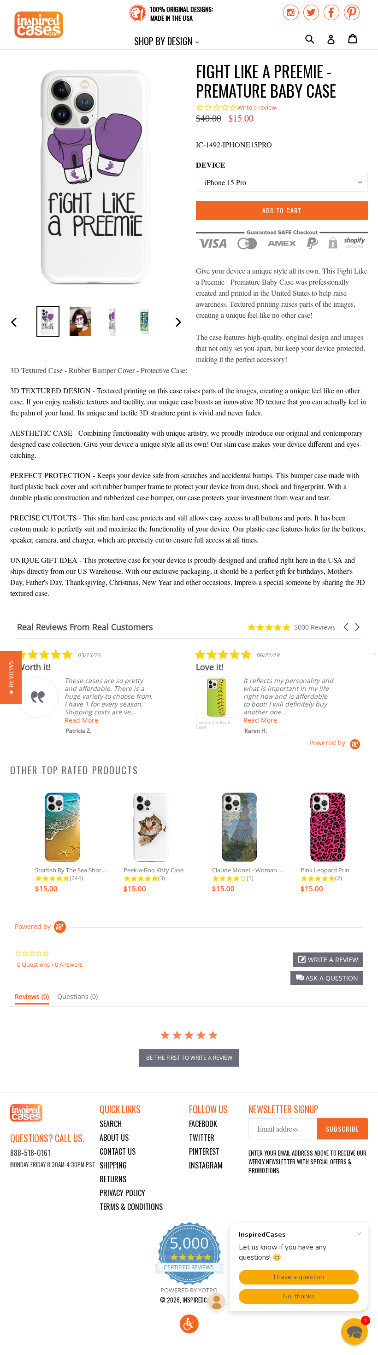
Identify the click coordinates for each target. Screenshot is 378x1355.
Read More (81, 720)
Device (210, 164)
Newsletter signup (283, 1109)
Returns (113, 1179)
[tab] (32, 999)
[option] (48, 321)
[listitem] (86, 691)
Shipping (113, 1165)
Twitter (201, 1137)
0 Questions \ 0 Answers (50, 964)
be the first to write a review (189, 1058)
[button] (347, 627)
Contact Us (118, 1151)
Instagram (206, 1165)
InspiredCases (201, 1299)
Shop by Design (169, 41)
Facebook (203, 1123)
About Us (114, 1137)
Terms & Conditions (131, 1206)
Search (111, 1123)
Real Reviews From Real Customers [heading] (85, 627)
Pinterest (204, 1151)
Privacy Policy (122, 1192)
